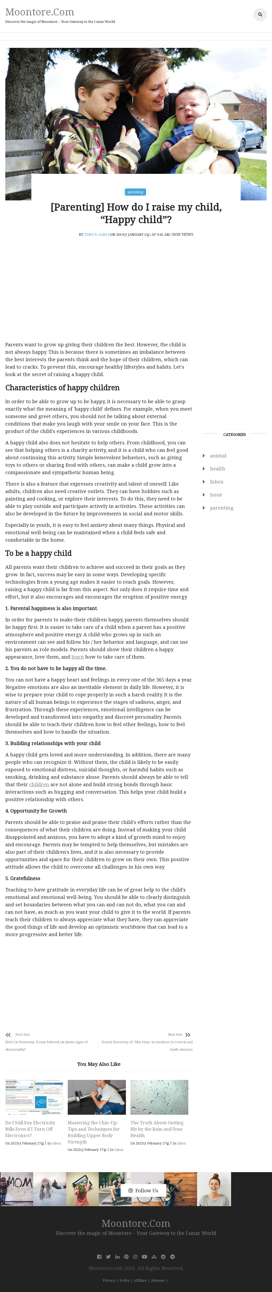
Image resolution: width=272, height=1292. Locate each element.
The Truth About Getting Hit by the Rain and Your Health (157, 1129)
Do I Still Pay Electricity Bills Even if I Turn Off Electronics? (30, 1129)
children (39, 784)
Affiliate (140, 1280)
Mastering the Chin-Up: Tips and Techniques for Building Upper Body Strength (94, 1132)
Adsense (158, 1280)
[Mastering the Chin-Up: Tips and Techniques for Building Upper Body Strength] (97, 1097)
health (217, 468)
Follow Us (146, 1190)
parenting (135, 192)
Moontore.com (39, 11)
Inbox (56, 1143)
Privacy (109, 1280)
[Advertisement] (99, 297)
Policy (124, 1280)
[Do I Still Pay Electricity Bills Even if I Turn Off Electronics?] (34, 1097)
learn (77, 657)
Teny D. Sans (96, 234)
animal (218, 455)
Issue (216, 494)
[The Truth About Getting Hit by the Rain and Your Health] (159, 1097)
